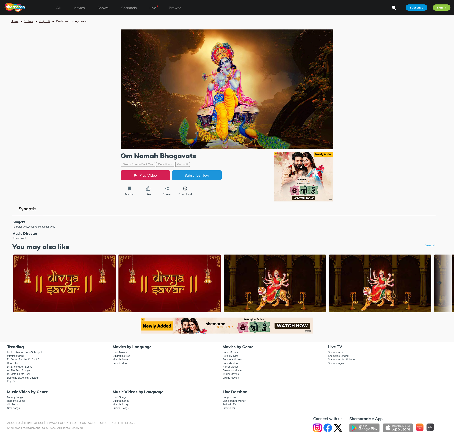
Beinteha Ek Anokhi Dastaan (23, 377)
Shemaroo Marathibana (341, 359)
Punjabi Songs (121, 408)
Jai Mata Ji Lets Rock (18, 374)
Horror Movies (231, 366)
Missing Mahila (15, 355)
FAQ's (74, 422)
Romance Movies (232, 359)
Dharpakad (13, 363)
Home (14, 21)
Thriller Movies (231, 374)
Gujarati (44, 21)
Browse (175, 8)
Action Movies (230, 355)
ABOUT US (14, 422)
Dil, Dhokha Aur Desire (19, 366)
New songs (13, 408)
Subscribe (416, 7)
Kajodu (11, 381)
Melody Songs (15, 397)
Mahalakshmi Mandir (234, 400)
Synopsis (27, 208)
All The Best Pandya (18, 370)
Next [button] (440, 283)
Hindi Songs (119, 397)
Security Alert (111, 422)
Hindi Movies (120, 352)
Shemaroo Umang (338, 355)
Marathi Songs (121, 404)
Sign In (441, 7)
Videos (28, 21)
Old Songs (13, 404)
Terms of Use (34, 422)
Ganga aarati (230, 397)
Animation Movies (233, 370)
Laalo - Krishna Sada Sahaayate (25, 352)
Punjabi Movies (121, 363)
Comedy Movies (231, 363)
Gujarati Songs (121, 400)
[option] (64, 284)
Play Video (148, 175)
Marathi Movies (121, 359)
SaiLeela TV (229, 404)
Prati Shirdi (229, 408)
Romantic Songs (16, 400)
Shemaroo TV (336, 352)
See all (430, 245)
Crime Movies (230, 352)
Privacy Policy (57, 422)
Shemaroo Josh (336, 363)
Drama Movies (231, 377)
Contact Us (89, 422)
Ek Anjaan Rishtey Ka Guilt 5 (23, 359)
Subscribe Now (197, 175)
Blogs (130, 422)
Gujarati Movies (121, 355)
